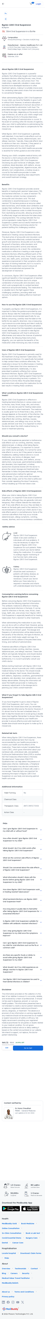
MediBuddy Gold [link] (9, 1223)
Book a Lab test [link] (33, 1233)
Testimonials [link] (20, 1269)
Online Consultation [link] (10, 1228)
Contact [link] (34, 1269)
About (5, 1263)
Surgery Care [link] (31, 1238)
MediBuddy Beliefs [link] (10, 1283)
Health (5, 1218)
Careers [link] (14, 1273)
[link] (11, 1208)
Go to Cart (28, 1048)
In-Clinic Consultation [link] (11, 1233)
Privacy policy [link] (8, 1297)
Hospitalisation (5, 1248)
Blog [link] (4, 1273)
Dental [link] (5, 1243)
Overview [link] (6, 1269)
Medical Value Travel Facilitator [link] (16, 1278)
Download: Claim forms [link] (30, 1253)
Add (6, 1048)
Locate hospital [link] (9, 1253)
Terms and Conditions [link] (24, 1292)
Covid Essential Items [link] (11, 1238)
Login (38, 4)
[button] (31, 3)
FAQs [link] (7, 1258)
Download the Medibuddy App (17, 1203)
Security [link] (25, 1273)
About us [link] (6, 1292)
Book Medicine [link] (27, 1223)
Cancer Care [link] (17, 1243)
